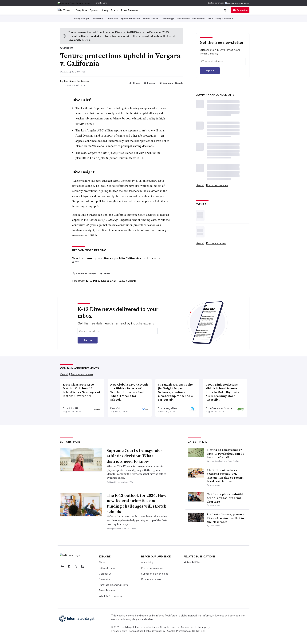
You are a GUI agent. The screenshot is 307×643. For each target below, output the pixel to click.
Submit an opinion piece (154, 573)
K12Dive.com (137, 32)
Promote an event (216, 243)
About (102, 562)
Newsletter (105, 579)
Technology (167, 18)
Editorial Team (107, 568)
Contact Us (105, 573)
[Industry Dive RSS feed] (82, 566)
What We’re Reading (110, 596)
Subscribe (242, 10)
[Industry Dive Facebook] (69, 566)
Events (115, 10)
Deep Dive (81, 10)
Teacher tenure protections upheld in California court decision (116, 258)
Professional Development (191, 18)
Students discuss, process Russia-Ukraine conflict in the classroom (225, 518)
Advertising (147, 562)
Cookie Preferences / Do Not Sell (186, 630)
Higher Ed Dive (100, 3)
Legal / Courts (127, 280)
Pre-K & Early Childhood (220, 18)
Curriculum (112, 18)
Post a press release (217, 185)
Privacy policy (119, 630)
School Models (150, 18)
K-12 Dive (84, 39)
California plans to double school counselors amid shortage (225, 498)
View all (200, 185)
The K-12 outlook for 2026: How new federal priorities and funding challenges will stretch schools (136, 503)
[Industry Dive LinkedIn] (62, 566)
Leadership (97, 18)
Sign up (210, 70)
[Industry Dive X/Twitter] (76, 566)
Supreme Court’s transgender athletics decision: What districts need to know (134, 456)
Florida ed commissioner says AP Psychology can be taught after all (225, 453)
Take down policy (155, 630)
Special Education (130, 18)
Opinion (94, 10)
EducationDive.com (114, 32)
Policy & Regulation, (105, 280)
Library (105, 10)
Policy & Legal (81, 18)
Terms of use (136, 630)
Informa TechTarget (167, 615)
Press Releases (129, 10)
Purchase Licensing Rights (113, 584)
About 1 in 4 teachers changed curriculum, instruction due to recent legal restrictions (225, 475)
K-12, (89, 280)
